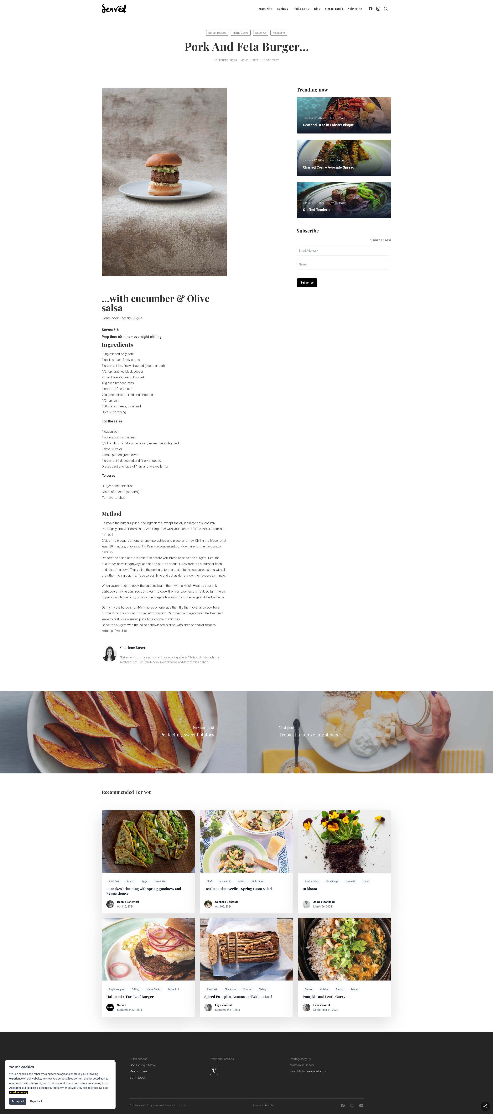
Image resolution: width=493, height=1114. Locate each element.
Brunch (130, 881)
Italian (241, 881)
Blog (317, 9)
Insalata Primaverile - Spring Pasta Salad (238, 888)
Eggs (144, 881)
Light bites (257, 881)
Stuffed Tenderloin (318, 210)
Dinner (354, 989)
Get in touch (334, 9)
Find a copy (301, 9)
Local (366, 881)
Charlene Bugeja (227, 59)
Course (247, 989)
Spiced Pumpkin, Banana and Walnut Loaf (238, 996)
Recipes (282, 9)
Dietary (262, 989)
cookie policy (18, 1092)
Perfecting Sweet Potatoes (187, 734)
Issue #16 (160, 881)
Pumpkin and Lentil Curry (324, 996)
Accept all (18, 1101)
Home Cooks (240, 32)
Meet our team (139, 1071)
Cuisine (324, 989)
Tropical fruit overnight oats (308, 734)
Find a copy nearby (142, 1065)
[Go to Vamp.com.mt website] (226, 1070)
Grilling (135, 989)
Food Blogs (332, 881)
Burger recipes (217, 32)
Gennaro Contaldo (227, 901)
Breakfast (114, 881)
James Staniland (324, 901)
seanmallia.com (317, 1071)
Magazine (265, 9)
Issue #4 (350, 881)
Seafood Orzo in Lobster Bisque (328, 125)
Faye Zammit (223, 1005)
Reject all (36, 1101)
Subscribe (355, 9)
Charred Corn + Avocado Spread (328, 167)
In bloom (310, 888)
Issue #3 (260, 32)
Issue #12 (225, 881)
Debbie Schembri (128, 901)
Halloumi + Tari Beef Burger (130, 996)
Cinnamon (230, 989)
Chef (209, 881)
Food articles (312, 881)
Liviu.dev (269, 1105)
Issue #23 (173, 989)
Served (121, 1005)
